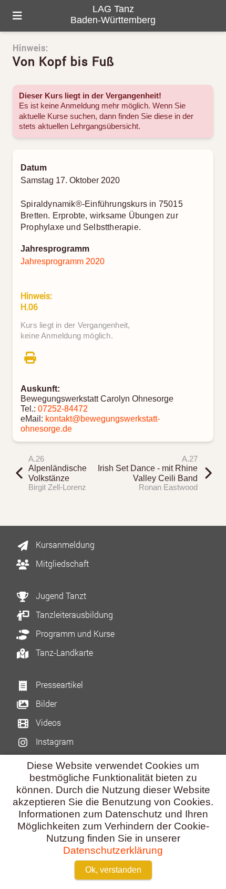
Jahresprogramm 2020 (62, 261)
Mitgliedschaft (61, 563)
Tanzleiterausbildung (73, 614)
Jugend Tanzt (60, 595)
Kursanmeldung (64, 544)
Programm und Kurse (74, 633)
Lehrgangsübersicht (104, 126)
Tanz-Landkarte (63, 652)
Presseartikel (58, 684)
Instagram (54, 741)
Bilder (45, 703)
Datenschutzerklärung (113, 850)
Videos (47, 722)
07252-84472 (63, 408)
